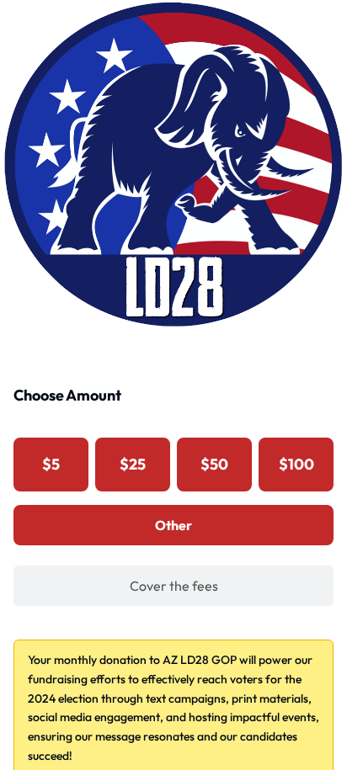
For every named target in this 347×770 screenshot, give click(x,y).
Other (173, 525)
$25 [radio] (133, 464)
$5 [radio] (51, 464)
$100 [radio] (296, 464)
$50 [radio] (214, 464)
